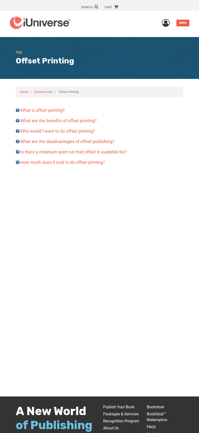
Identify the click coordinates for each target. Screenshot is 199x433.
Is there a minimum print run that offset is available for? (73, 151)
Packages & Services (121, 414)
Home (24, 92)
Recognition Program (121, 421)
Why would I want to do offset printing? (57, 131)
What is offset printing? (42, 110)
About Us (111, 428)
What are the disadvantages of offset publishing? (67, 141)
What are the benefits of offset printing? (58, 120)
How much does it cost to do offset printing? (62, 162)
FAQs (151, 427)
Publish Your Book (118, 407)
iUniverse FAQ (43, 92)
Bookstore (155, 407)
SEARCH (87, 7)
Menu (183, 22)
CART (109, 7)
